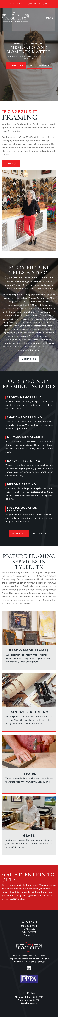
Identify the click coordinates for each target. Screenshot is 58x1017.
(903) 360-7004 (39, 65)
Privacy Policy (20, 961)
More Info (18, 533)
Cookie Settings (37, 961)
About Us (11, 163)
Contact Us (16, 65)
